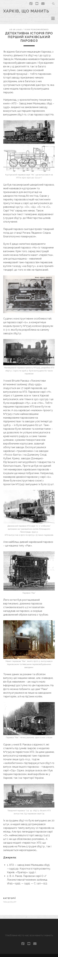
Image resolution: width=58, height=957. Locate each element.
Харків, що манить (26, 11)
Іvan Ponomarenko (36, 29)
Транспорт (10, 902)
